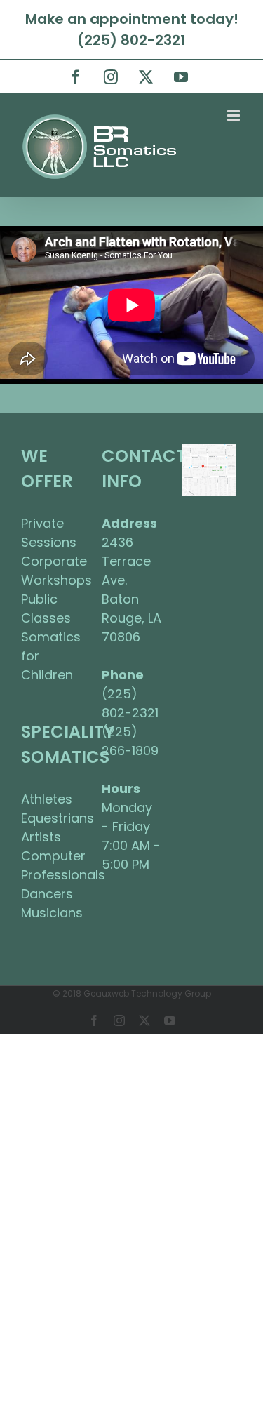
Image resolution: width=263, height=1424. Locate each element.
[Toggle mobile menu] (234, 115)
